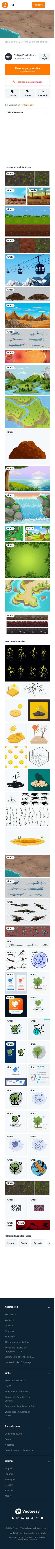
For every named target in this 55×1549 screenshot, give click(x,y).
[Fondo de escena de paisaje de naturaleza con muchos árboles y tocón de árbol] (17, 568)
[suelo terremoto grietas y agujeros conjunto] (20, 943)
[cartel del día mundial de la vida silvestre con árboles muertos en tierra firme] (16, 214)
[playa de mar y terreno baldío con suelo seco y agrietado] (27, 1010)
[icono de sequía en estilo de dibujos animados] (12, 725)
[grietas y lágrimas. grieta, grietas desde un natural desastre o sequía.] (27, 698)
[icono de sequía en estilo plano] (16, 785)
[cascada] (27, 526)
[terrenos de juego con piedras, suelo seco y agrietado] (27, 658)
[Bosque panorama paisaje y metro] (27, 239)
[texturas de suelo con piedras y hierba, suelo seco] (27, 263)
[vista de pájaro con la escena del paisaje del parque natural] (27, 397)
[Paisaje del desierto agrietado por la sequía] (15, 195)
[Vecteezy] (5, 5)
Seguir (45, 58)
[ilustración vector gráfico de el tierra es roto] (16, 1521)
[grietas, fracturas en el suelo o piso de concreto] (27, 1087)
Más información (15, 111)
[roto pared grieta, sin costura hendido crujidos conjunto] (27, 960)
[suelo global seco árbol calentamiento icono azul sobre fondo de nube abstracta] (16, 1381)
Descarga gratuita (27, 69)
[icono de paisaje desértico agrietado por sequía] (16, 762)
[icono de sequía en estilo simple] (35, 920)
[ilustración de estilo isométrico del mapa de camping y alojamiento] (14, 551)
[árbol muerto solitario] (16, 831)
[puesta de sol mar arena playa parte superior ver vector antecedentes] (27, 374)
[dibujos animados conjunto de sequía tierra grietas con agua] (27, 1075)
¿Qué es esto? (28, 105)
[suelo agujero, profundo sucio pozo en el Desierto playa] (27, 984)
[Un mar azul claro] (27, 496)
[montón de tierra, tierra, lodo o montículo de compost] (27, 312)
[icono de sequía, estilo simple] (16, 901)
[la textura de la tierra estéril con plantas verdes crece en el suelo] (27, 177)
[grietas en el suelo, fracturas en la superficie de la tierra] (27, 1055)
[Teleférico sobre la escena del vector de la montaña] (27, 288)
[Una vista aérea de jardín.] (27, 595)
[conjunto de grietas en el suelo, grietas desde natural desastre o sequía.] (19, 741)
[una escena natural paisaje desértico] (27, 333)
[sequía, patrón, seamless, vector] (16, 854)
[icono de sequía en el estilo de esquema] (16, 878)
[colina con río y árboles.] (27, 430)
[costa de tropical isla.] (27, 630)
